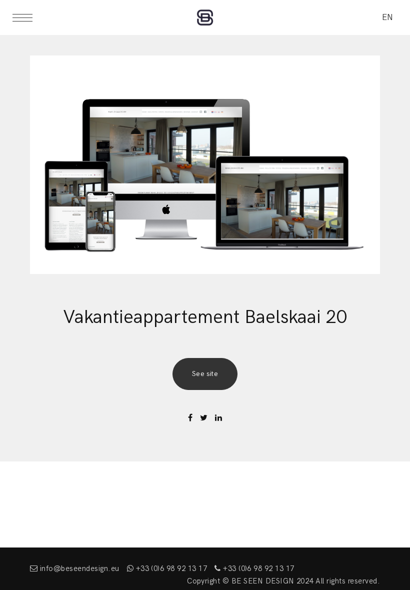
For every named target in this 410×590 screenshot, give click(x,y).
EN (387, 17)
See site (205, 374)
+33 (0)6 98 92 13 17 (170, 568)
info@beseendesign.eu (78, 568)
